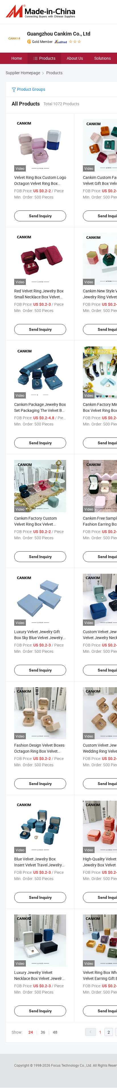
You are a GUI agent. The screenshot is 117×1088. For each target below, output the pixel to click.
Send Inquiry (40, 216)
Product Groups (30, 89)
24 (30, 1032)
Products (47, 58)
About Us (75, 58)
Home (16, 58)
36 (43, 1032)
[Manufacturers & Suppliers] (41, 11)
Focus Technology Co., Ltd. (72, 1065)
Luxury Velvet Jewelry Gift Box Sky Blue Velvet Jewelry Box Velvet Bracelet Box (38, 637)
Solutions (102, 58)
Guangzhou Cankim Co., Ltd (58, 34)
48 (55, 1032)
